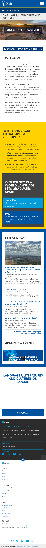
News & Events (17, 434)
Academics (5, 434)
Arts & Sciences (10, 10)
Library (3, 496)
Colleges (4, 493)
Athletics (4, 473)
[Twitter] (32, 541)
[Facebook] (17, 541)
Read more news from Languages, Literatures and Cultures (27, 333)
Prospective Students (18, 430)
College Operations (8, 446)
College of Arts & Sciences (16, 426)
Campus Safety (6, 513)
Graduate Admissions (7, 490)
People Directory (6, 508)
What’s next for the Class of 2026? (21, 318)
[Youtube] (27, 541)
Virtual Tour (5, 479)
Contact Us (5, 523)
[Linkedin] (22, 541)
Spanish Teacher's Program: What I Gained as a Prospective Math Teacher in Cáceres (22, 269)
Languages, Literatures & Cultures (22, 49)
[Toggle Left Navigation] (41, 49)
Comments (19, 546)
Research (4, 499)
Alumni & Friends (7, 438)
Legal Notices (27, 546)
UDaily (3, 476)
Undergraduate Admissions (9, 488)
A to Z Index (5, 516)
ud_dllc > (24, 412)
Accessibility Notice (7, 505)
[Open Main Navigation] (42, 3)
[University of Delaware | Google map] (26, 527)
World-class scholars (14, 290)
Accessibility (35, 546)
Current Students (33, 430)
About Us (5, 430)
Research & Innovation (32, 434)
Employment (5, 481)
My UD (3, 510)
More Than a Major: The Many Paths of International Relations (22, 303)
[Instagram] (12, 541)
